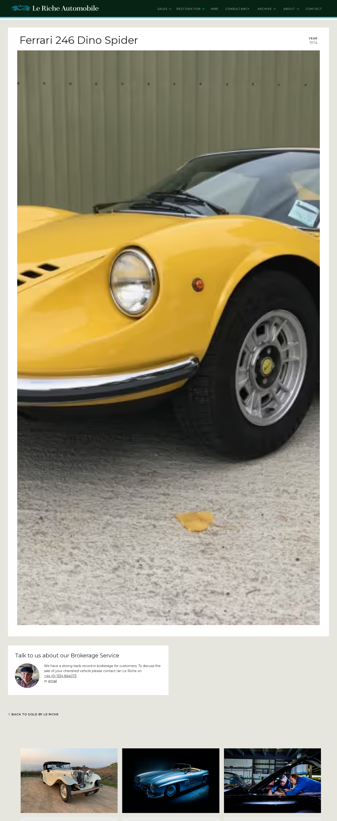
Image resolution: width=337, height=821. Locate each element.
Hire (214, 9)
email (52, 681)
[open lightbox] (168, 337)
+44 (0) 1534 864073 (60, 676)
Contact (314, 9)
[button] (164, 9)
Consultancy (237, 9)
